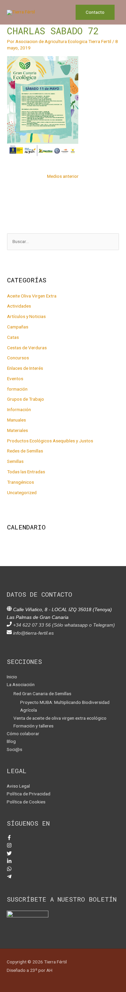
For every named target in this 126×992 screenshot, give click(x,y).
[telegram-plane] (9, 877)
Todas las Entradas (26, 471)
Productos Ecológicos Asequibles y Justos (50, 440)
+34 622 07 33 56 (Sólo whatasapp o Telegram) (64, 625)
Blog (11, 741)
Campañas (17, 326)
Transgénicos (20, 482)
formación (17, 389)
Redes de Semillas (25, 450)
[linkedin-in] (9, 862)
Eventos (15, 378)
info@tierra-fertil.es (33, 633)
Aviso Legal (18, 786)
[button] (95, 12)
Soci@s (14, 749)
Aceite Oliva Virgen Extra (31, 296)
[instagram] (9, 846)
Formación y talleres (33, 725)
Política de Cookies (26, 801)
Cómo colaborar (23, 733)
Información (19, 409)
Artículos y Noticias (26, 316)
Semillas (15, 461)
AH (49, 970)
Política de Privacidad (28, 793)
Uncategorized (22, 492)
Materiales (17, 430)
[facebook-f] (9, 838)
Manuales (16, 420)
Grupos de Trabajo (25, 399)
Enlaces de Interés (25, 368)
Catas (13, 337)
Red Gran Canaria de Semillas (42, 693)
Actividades (19, 306)
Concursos (18, 357)
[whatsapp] (9, 869)
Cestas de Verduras (27, 347)
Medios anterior (63, 176)
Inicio (12, 676)
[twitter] (9, 854)
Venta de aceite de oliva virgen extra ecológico (60, 718)
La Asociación (21, 684)
